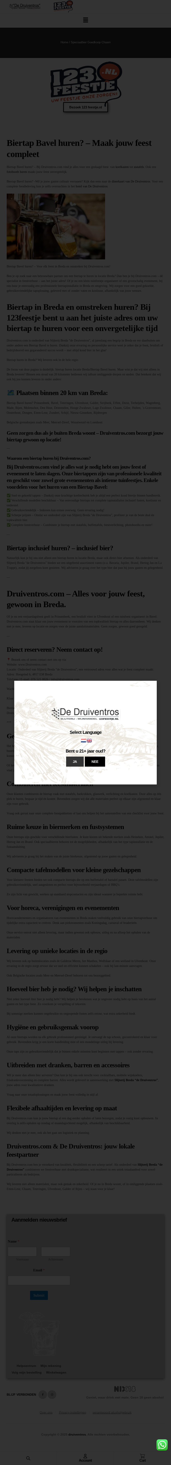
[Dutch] (84, 740)
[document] (85, 732)
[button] (75, 762)
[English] (89, 740)
